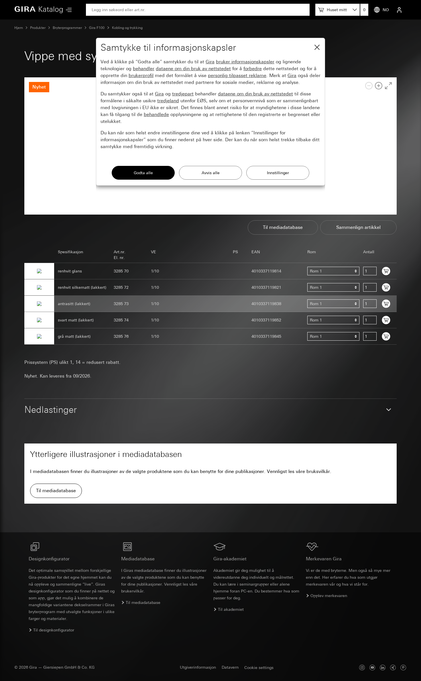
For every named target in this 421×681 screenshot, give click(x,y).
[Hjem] (38, 9)
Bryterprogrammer (67, 28)
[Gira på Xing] (392, 667)
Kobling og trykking (127, 28)
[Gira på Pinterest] (403, 667)
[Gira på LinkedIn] (382, 667)
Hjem (18, 28)
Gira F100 (97, 28)
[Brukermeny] (399, 9)
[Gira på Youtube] (372, 667)
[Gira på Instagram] (362, 667)
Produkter (38, 28)
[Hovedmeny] (67, 9)
